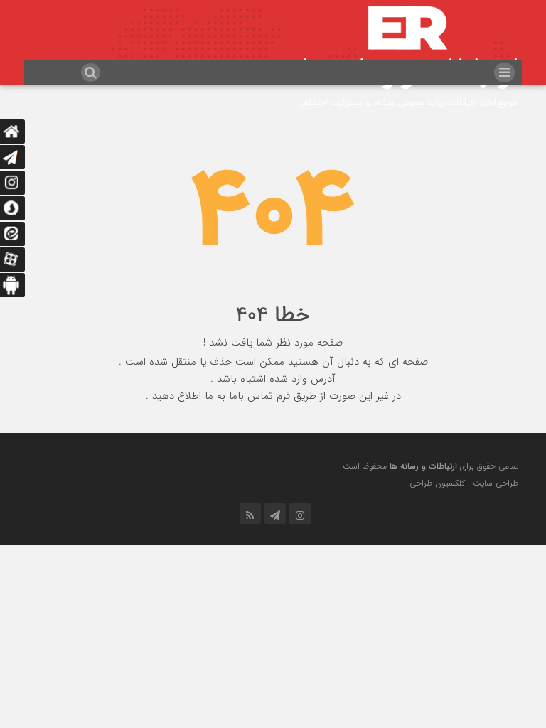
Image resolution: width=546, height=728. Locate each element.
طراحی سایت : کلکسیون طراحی (464, 483)
